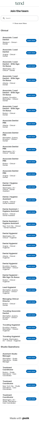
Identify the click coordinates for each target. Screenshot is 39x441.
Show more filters (20, 23)
